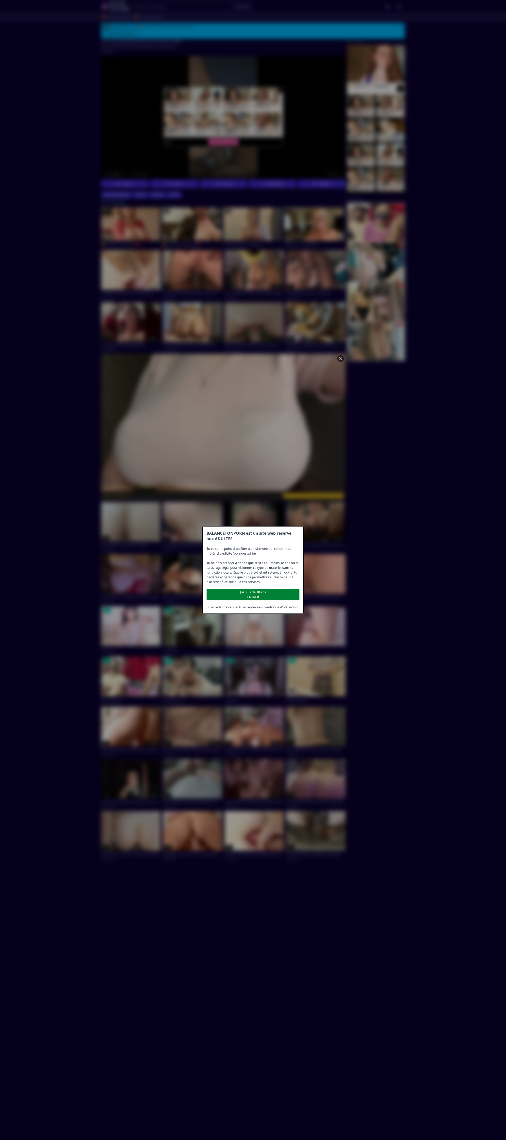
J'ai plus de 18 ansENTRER (253, 594)
